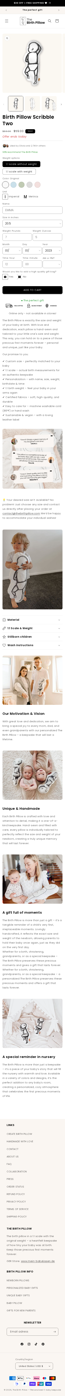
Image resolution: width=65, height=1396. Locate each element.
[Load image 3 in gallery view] (49, 103)
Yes (11, 276)
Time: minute (30, 258)
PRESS (10, 1179)
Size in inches (10, 217)
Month (6, 244)
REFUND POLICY (16, 1194)
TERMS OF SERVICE (18, 1209)
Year (45, 244)
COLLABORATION (17, 1171)
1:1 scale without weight (21, 164)
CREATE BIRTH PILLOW (19, 1134)
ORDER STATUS (15, 1186)
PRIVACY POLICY (16, 1201)
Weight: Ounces (42, 230)
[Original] (5, 185)
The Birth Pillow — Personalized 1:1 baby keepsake (37, 1390)
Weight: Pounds (11, 230)
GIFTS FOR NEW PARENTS (21, 1310)
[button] (6, 21)
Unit (4, 191)
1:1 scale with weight (19, 171)
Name (6, 203)
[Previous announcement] (6, 10)
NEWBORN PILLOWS (18, 1280)
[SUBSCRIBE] (54, 1332)
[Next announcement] (58, 10)
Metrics (33, 196)
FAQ (9, 1164)
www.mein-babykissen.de (38, 1261)
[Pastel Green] (21, 185)
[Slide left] (3, 104)
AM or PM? (48, 258)
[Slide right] (61, 104)
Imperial (14, 196)
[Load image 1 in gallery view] (15, 103)
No (24, 276)
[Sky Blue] (13, 185)
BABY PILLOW (14, 1303)
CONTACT (12, 1149)
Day (24, 244)
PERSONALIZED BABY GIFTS (22, 1288)
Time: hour (8, 258)
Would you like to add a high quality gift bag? (29, 271)
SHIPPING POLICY (17, 1216)
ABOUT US (13, 1156)
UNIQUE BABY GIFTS (18, 1295)
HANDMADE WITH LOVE (20, 1141)
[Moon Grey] (29, 185)
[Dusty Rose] (37, 185)
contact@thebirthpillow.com (21, 513)
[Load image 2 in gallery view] (32, 103)
